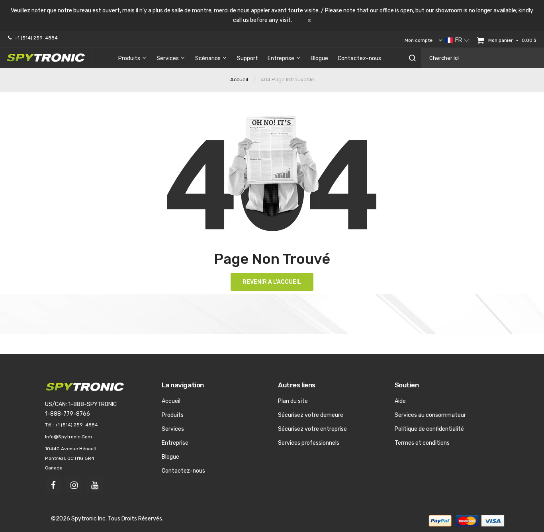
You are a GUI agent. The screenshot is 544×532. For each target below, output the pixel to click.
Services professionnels (308, 443)
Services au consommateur (430, 415)
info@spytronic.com (68, 437)
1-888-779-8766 (67, 413)
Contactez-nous (183, 470)
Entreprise (175, 443)
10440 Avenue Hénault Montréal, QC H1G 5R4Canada (71, 458)
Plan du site (293, 401)
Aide (400, 401)
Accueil (239, 79)
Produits (173, 415)
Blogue (170, 456)
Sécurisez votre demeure (310, 415)
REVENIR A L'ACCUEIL (272, 282)
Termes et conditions (422, 443)
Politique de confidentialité (429, 429)
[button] (457, 40)
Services (173, 429)
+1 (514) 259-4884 (36, 38)
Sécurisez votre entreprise (312, 429)
